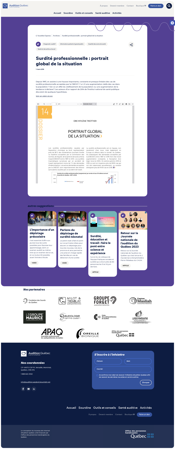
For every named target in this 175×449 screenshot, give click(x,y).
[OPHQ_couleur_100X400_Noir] (123, 333)
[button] (172, 23)
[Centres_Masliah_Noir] (140, 301)
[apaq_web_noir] (52, 333)
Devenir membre (117, 6)
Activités (116, 13)
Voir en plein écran (44, 96)
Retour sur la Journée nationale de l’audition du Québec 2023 (130, 240)
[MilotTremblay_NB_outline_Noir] (70, 301)
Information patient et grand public (72, 44)
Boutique (140, 6)
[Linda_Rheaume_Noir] (140, 317)
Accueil (57, 13)
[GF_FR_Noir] (105, 301)
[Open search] (169, 6)
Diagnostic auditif (49, 44)
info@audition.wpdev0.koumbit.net (35, 382)
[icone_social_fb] (23, 389)
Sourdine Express (44, 36)
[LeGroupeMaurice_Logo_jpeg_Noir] (34, 317)
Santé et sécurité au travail (46, 49)
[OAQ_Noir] (105, 317)
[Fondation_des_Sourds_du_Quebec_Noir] (34, 301)
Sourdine (68, 13)
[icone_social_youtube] (28, 389)
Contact (130, 6)
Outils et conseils (84, 13)
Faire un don (155, 6)
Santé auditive (102, 13)
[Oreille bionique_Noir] (87, 333)
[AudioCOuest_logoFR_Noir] (70, 317)
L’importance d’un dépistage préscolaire (42, 233)
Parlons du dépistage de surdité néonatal (71, 233)
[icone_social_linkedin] (34, 389)
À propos (104, 6)
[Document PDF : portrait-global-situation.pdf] (85, 142)
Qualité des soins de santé (97, 44)
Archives (56, 36)
